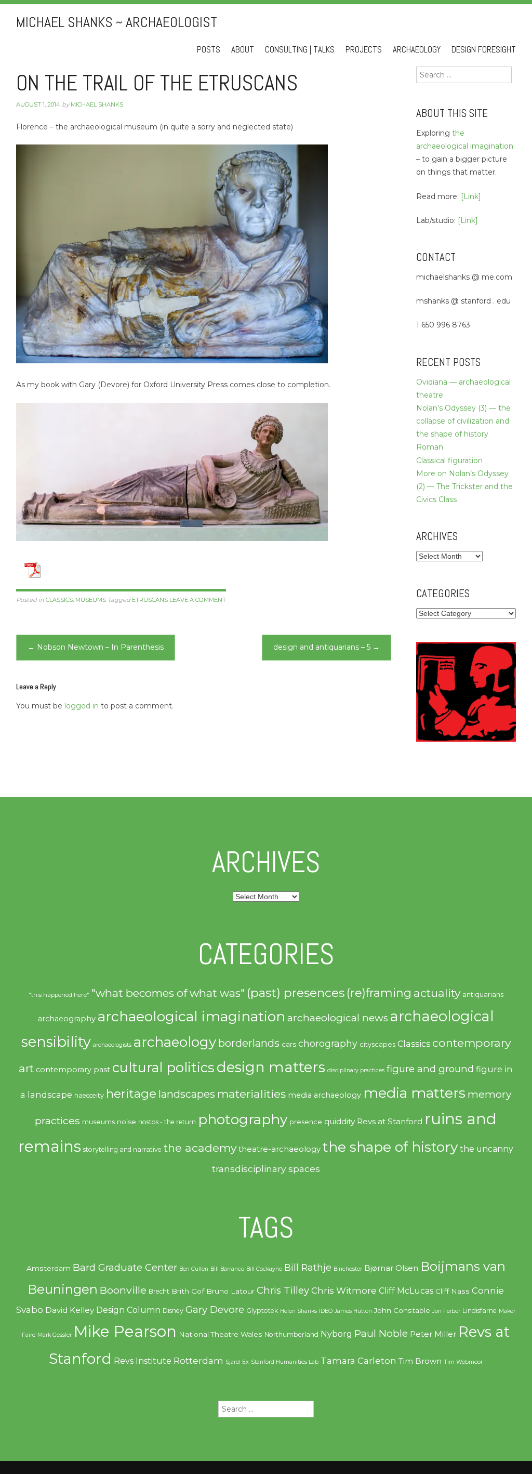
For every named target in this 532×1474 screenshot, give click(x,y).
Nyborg (336, 1334)
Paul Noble (381, 1333)
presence (305, 1122)
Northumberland (291, 1334)
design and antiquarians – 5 (326, 647)
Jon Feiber (446, 1311)
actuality (437, 992)
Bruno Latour (230, 1291)
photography (242, 1119)
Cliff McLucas (406, 1291)
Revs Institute (142, 1361)
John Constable (402, 1310)
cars (289, 1044)
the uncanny (486, 1149)
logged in (81, 705)
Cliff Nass (452, 1291)
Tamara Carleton (358, 1360)
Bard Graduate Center (125, 1267)
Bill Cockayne (264, 1269)
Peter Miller (433, 1334)
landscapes (186, 1094)
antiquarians (482, 994)
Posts (208, 49)
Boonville (123, 1290)
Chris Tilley (283, 1290)
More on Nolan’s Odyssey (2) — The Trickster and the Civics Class (464, 486)
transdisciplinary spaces (266, 1168)
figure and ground (430, 1069)
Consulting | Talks (300, 49)
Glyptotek (262, 1310)
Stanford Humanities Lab (284, 1362)
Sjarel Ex (237, 1362)
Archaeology (417, 49)
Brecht (159, 1291)
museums (90, 599)
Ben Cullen (193, 1269)
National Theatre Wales (220, 1334)
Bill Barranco (227, 1269)
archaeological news (337, 1018)
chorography (327, 1043)
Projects (363, 49)
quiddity (339, 1121)
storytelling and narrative (122, 1149)
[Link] (471, 196)
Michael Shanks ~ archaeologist (116, 22)
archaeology (175, 1042)
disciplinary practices (355, 1070)
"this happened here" (59, 994)
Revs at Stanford (389, 1121)
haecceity (89, 1095)
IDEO (325, 1311)
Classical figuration (449, 460)
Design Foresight (483, 49)
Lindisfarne (479, 1310)
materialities (251, 1093)
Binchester (348, 1269)
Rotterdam (198, 1360)
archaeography (67, 1018)
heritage (131, 1093)
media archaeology (324, 1095)
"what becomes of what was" (168, 992)
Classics (59, 599)
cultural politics (163, 1067)
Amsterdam (48, 1268)
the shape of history (390, 1146)
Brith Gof (187, 1291)
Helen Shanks (298, 1311)
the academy (200, 1147)
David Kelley (69, 1310)
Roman (429, 447)
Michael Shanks (97, 104)
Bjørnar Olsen (391, 1268)
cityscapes (377, 1044)
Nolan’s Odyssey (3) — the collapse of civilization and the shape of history (463, 421)
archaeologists (112, 1045)
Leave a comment (197, 599)
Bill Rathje (307, 1267)
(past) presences (295, 992)
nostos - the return (167, 1122)
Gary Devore (214, 1309)
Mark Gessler (54, 1335)
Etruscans (150, 599)
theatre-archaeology (279, 1149)
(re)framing (379, 992)
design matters (271, 1067)
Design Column (128, 1310)
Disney (173, 1310)
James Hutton (353, 1311)
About (242, 49)
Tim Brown (420, 1361)
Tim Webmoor (463, 1362)
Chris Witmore (344, 1290)
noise (126, 1121)
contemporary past (73, 1069)
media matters (414, 1092)
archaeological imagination (191, 1016)
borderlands (249, 1043)
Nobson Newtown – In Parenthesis (96, 647)
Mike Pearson (125, 1331)
